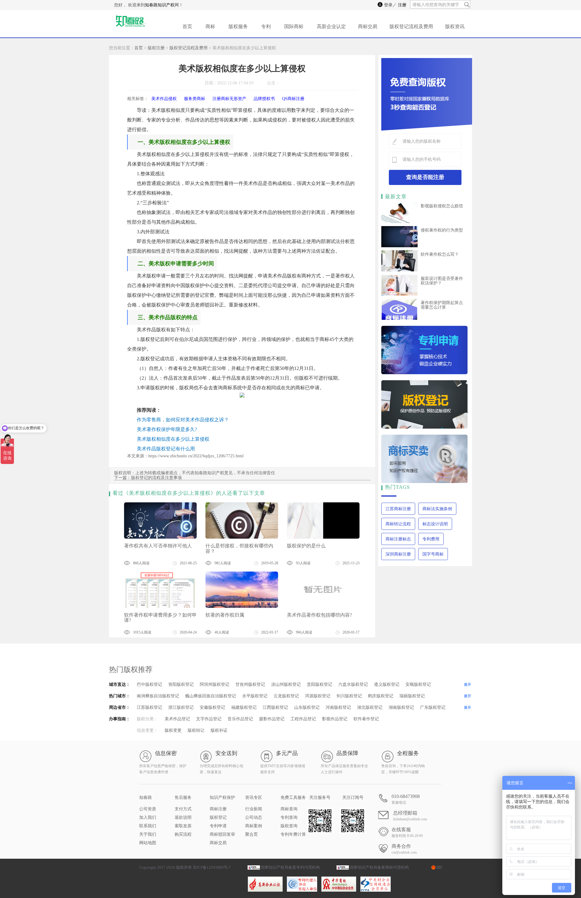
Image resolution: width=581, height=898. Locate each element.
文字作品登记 (209, 719)
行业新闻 (253, 809)
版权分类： (147, 719)
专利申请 (218, 826)
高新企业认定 (331, 26)
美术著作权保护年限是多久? (167, 429)
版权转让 (196, 730)
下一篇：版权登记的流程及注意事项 (148, 477)
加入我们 (147, 817)
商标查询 (289, 809)
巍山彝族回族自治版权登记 (210, 696)
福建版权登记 (244, 707)
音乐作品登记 (240, 719)
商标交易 (367, 26)
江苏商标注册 (398, 509)
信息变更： (147, 730)
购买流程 (183, 834)
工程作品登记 (303, 719)
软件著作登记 (366, 719)
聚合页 (251, 834)
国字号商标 (433, 554)
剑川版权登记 (349, 696)
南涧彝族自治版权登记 (158, 696)
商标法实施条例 (437, 509)
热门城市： (119, 696)
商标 (210, 26)
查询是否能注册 (425, 177)
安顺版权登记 (418, 684)
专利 (266, 26)
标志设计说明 (435, 524)
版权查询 (289, 826)
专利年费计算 (293, 834)
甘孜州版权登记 (250, 684)
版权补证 (219, 730)
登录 (388, 5)
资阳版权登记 (181, 684)
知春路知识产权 (160, 5)
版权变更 (173, 730)
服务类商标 (194, 98)
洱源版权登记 (317, 696)
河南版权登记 (338, 707)
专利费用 (430, 539)
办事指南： (119, 719)
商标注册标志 (398, 539)
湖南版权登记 (401, 707)
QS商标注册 (293, 98)
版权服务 (238, 26)
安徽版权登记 (212, 707)
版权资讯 (454, 26)
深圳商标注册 (398, 554)
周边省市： (119, 707)
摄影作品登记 (271, 719)
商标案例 (253, 826)
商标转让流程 (398, 524)
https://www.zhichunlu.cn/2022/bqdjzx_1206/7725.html (196, 456)
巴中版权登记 (149, 684)
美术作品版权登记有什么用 (166, 448)
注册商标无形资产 (229, 98)
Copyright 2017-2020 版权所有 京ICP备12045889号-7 (185, 867)
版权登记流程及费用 (411, 26)
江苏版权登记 (149, 707)
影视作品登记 (334, 719)
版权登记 (218, 817)
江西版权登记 (275, 707)
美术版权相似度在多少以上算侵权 (173, 439)
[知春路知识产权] (130, 23)
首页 (187, 26)
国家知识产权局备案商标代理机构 (379, 867)
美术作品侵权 (164, 98)
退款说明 (183, 817)
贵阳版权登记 (319, 684)
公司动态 (253, 817)
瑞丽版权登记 (412, 696)
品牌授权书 (264, 98)
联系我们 (147, 826)
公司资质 (147, 809)
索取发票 (183, 826)
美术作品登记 (177, 719)
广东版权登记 (432, 707)
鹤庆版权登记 (380, 696)
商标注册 (218, 809)
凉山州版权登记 (286, 684)
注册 (402, 5)
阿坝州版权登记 (214, 684)
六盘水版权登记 (353, 684)
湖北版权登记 (369, 707)
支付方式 (183, 809)
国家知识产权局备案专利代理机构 (290, 867)
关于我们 (147, 834)
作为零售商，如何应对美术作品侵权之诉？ (183, 419)
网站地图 (147, 843)
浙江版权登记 (181, 707)
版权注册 (156, 48)
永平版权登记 (255, 696)
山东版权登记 (307, 707)
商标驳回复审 (222, 834)
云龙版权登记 (286, 696)
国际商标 (294, 26)
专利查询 (289, 817)
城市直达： (119, 684)
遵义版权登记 (386, 684)
